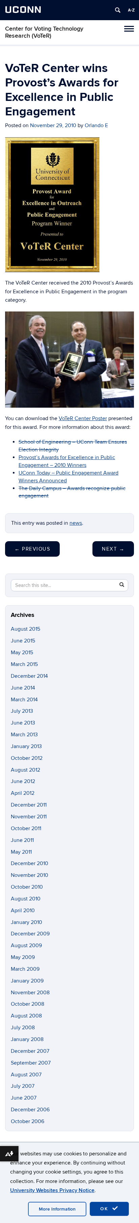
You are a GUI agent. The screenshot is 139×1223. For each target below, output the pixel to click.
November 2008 (30, 992)
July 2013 (22, 711)
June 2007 (23, 1098)
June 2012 (23, 781)
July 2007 (22, 1086)
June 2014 (23, 687)
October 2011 (26, 828)
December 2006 (30, 1109)
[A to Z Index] (131, 10)
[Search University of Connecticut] (117, 10)
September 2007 (31, 1063)
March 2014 (24, 699)
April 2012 (22, 793)
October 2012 (27, 758)
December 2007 (30, 1051)
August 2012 (25, 770)
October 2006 (27, 1121)
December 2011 (29, 805)
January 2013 (26, 746)
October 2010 (27, 887)
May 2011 (21, 852)
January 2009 (27, 980)
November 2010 (29, 875)
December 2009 (30, 933)
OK (105, 1209)
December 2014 (29, 676)
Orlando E (96, 125)
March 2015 (24, 664)
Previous (32, 549)
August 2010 (25, 898)
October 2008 (27, 1004)
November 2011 (29, 816)
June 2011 (22, 840)
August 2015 (25, 629)
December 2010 (29, 863)
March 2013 (24, 734)
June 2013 (23, 722)
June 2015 (23, 640)
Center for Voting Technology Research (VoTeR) (44, 32)
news (76, 523)
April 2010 (23, 910)
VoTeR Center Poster (83, 418)
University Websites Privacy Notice (52, 1190)
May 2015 (22, 652)
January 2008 (27, 1039)
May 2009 (23, 957)
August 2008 (26, 1015)
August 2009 (26, 945)
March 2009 (25, 969)
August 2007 (26, 1074)
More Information (57, 1209)
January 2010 (26, 922)
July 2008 (23, 1027)
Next (113, 549)
